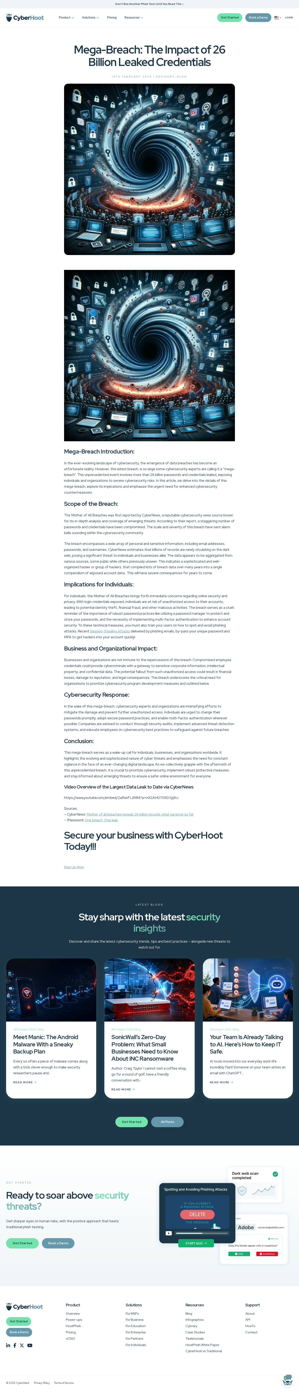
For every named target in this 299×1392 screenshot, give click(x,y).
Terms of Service (64, 1383)
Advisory (165, 76)
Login (289, 17)
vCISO (70, 1338)
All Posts (167, 1122)
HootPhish (73, 1326)
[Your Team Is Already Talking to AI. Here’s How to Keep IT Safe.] (248, 992)
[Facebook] (14, 1346)
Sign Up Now (74, 867)
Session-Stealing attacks (110, 631)
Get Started (230, 17)
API (247, 1320)
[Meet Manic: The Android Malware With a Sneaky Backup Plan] (51, 992)
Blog (182, 76)
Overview (73, 1313)
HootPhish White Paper (202, 1345)
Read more (23, 1082)
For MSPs (132, 1313)
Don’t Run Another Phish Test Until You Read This (148, 4)
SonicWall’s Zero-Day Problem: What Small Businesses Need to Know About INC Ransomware (144, 1047)
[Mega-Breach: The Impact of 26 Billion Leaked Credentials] (149, 254)
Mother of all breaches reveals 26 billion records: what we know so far (140, 814)
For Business (134, 1320)
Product (64, 17)
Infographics (195, 1320)
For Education (136, 1326)
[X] (22, 1346)
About (250, 1313)
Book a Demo (258, 17)
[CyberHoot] (25, 17)
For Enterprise (136, 1332)
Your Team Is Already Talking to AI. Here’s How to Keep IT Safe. (246, 1044)
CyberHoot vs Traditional (204, 1351)
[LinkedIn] (8, 1346)
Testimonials (195, 1338)
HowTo (250, 1326)
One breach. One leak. (101, 820)
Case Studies (195, 1332)
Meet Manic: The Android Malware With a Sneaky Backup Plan (45, 1044)
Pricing (112, 17)
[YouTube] (29, 1346)
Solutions (88, 17)
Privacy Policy (42, 1383)
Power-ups (74, 1320)
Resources (132, 17)
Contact (251, 1332)
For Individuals (136, 1345)
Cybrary (191, 1326)
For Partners (134, 1338)
